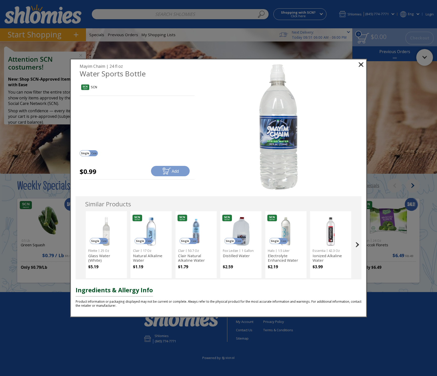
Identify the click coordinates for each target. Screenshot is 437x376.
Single (85, 153)
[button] (279, 127)
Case (94, 153)
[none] (106, 244)
